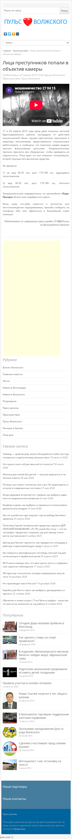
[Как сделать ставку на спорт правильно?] (10, 640)
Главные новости (12, 374)
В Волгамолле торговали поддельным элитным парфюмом (44, 716)
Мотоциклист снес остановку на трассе (40, 762)
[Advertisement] (31, 298)
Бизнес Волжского (13, 367)
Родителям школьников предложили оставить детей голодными (43, 670)
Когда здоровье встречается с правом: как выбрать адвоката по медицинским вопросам (35, 496)
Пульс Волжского (30, 78)
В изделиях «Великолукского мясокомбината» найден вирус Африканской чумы (44, 655)
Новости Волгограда (14, 387)
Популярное (10, 401)
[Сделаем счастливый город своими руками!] (10, 749)
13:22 (32, 75)
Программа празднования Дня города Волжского (41, 730)
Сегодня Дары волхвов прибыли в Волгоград (41, 624)
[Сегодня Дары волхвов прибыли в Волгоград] (10, 626)
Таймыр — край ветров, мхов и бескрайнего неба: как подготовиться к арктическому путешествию (36, 455)
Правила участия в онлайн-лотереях (27, 683)
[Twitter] (9, 33)
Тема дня (8, 435)
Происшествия (20, 50)
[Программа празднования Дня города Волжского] (10, 732)
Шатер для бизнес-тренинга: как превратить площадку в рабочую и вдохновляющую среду (35, 544)
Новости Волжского (14, 394)
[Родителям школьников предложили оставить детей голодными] (10, 672)
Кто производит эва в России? (19, 583)
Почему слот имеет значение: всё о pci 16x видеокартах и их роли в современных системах (35, 486)
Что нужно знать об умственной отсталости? (28, 464)
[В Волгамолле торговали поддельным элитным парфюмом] (10, 718)
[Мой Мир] (18, 33)
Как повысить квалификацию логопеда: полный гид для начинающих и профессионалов (34, 554)
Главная (7, 50)
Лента (6, 381)
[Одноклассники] (14, 33)
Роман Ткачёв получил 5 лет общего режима (43, 695)
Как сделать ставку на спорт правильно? (37, 639)
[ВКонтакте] (5, 33)
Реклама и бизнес (13, 428)
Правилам (19, 829)
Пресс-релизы (11, 408)
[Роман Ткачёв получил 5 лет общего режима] (10, 700)
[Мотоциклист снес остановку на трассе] (10, 764)
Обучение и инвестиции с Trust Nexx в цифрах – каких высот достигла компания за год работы (36, 602)
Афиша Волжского (54, 75)
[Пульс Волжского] (36, 22)
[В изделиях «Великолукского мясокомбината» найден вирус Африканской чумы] (10, 654)
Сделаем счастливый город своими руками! (42, 744)
